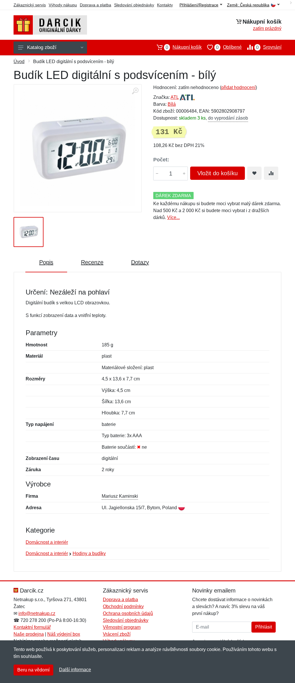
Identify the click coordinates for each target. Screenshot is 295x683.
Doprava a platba (95, 5)
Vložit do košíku (217, 173)
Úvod (19, 61)
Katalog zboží (41, 47)
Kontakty (165, 5)
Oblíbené (229, 47)
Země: (248, 5)
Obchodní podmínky (123, 606)
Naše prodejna (29, 634)
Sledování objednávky (134, 5)
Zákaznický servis (30, 5)
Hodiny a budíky (89, 553)
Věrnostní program (122, 627)
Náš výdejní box (63, 634)
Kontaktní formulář (32, 627)
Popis (46, 262)
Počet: (161, 160)
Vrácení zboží (117, 634)
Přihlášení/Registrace (198, 5)
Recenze (92, 262)
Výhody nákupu (63, 5)
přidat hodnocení (238, 87)
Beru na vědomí (33, 669)
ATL (175, 97)
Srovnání (268, 47)
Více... (173, 217)
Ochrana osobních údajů (128, 613)
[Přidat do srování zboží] (271, 173)
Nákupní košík (184, 47)
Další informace (75, 669)
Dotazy (140, 262)
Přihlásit (263, 626)
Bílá (172, 104)
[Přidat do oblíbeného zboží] (254, 173)
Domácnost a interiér (47, 542)
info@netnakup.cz (36, 613)
